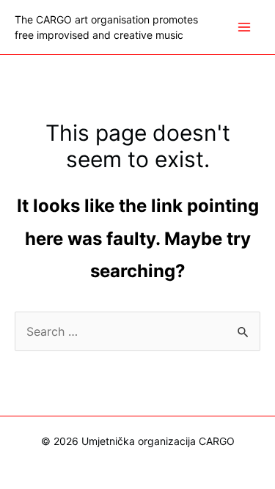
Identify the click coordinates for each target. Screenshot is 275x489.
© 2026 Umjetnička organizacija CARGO (138, 441)
